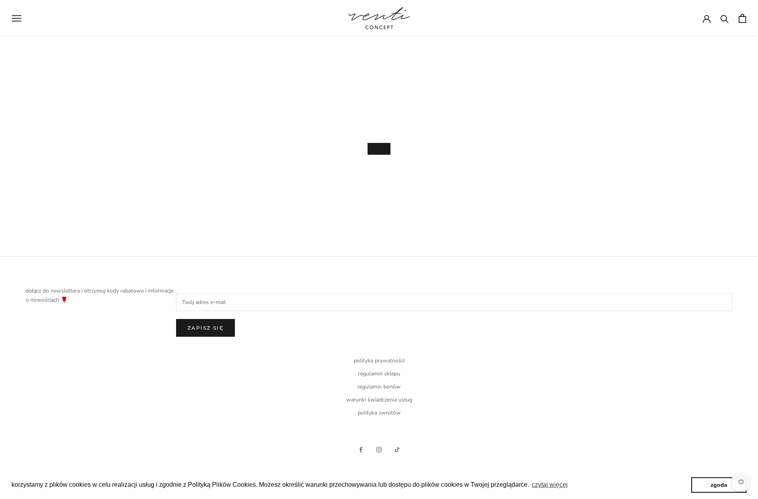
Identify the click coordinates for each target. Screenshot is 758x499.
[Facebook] (361, 449)
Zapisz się (205, 328)
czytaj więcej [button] (550, 484)
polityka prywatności (379, 360)
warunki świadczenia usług (379, 399)
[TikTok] (397, 449)
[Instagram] (379, 449)
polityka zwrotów (379, 412)
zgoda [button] (719, 485)
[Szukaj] (724, 18)
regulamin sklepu (379, 373)
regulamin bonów (379, 386)
